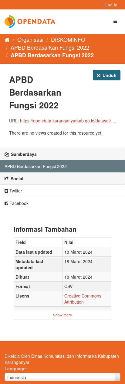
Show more (62, 314)
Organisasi (30, 39)
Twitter (15, 191)
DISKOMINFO (68, 39)
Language (15, 368)
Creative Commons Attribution (82, 299)
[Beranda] (7, 39)
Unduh (109, 75)
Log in (111, 5)
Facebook (18, 203)
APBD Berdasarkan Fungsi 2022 (50, 47)
